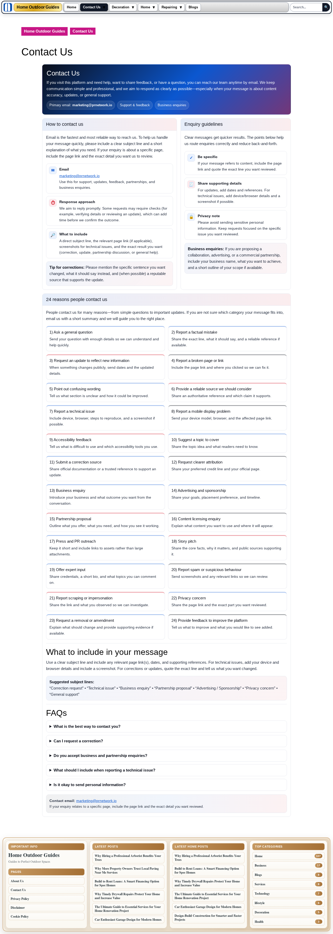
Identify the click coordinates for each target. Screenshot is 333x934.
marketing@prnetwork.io (79, 176)
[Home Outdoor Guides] (8, 7)
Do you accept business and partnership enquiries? (100, 755)
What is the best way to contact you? (87, 726)
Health (259, 922)
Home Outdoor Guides (38, 7)
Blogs (193, 7)
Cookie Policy (20, 916)
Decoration (120, 7)
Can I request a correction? (78, 741)
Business (260, 865)
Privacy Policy (20, 899)
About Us (17, 881)
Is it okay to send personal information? (90, 784)
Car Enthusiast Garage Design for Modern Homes (128, 919)
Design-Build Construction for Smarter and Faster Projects (208, 917)
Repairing (169, 7)
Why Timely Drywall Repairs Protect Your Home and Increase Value (127, 896)
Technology (262, 893)
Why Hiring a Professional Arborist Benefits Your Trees (128, 858)
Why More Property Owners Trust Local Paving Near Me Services (127, 870)
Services (260, 884)
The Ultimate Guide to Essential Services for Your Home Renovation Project (128, 909)
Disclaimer (18, 907)
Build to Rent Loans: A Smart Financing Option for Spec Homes (127, 883)
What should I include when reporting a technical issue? (104, 770)
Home (71, 7)
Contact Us (91, 7)
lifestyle (260, 903)
